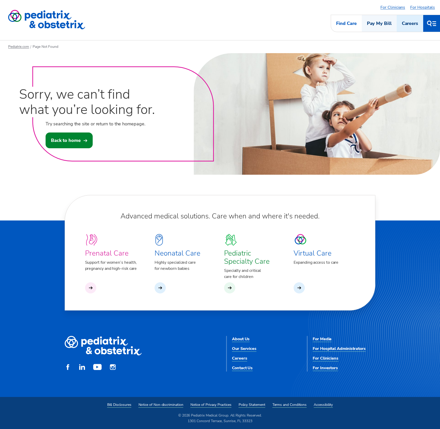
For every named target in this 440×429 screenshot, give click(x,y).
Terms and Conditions (289, 404)
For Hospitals (422, 7)
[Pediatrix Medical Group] (103, 346)
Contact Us (242, 368)
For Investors (325, 368)
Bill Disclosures (119, 404)
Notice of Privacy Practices (210, 404)
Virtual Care (313, 253)
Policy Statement (252, 404)
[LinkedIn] (82, 368)
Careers (410, 23)
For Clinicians (392, 7)
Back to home (66, 140)
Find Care (346, 23)
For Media (322, 339)
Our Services (244, 348)
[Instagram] (113, 368)
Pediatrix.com (18, 46)
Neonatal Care (177, 253)
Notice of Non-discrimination (161, 404)
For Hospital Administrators (339, 348)
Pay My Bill (379, 23)
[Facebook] (68, 368)
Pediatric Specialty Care (247, 257)
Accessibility (323, 404)
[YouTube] (97, 368)
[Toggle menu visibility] (431, 23)
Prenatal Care (107, 253)
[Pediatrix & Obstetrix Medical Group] (46, 19)
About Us (241, 339)
